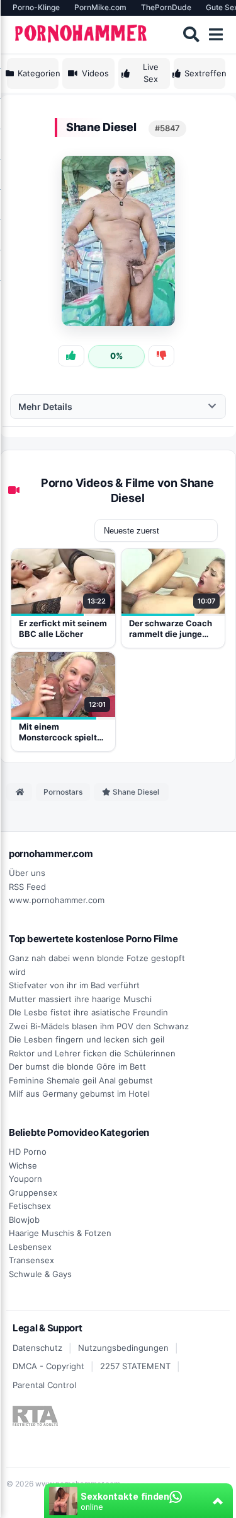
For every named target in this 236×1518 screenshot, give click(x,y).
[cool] (71, 355)
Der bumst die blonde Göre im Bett (77, 1066)
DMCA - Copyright (48, 1366)
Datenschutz (37, 1348)
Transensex (31, 1260)
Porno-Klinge (36, 7)
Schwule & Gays (40, 1274)
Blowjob (24, 1220)
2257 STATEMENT (135, 1366)
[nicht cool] (161, 355)
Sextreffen (204, 73)
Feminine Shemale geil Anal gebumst (81, 1080)
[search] (191, 35)
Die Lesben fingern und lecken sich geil (86, 1039)
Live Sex (151, 73)
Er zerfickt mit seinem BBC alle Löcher (63, 628)
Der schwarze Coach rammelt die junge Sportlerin (170, 629)
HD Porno (28, 1152)
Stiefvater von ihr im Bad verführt (74, 985)
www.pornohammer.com (56, 900)
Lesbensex (30, 1247)
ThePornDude (166, 7)
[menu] (216, 35)
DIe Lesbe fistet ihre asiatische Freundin (88, 1012)
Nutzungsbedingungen (123, 1348)
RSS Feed (27, 887)
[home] (19, 792)
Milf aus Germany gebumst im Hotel (79, 1094)
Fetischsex (30, 1206)
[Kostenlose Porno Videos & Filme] (82, 34)
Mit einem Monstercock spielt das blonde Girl (58, 732)
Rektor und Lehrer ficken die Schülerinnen (92, 1053)
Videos (95, 73)
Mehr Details (45, 406)
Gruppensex (33, 1193)
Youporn (25, 1179)
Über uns (27, 873)
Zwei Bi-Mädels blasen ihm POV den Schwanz (99, 1026)
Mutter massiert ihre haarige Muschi (80, 999)
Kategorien (38, 73)
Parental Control (44, 1385)
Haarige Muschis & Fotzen (60, 1233)
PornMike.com (100, 7)
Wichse (23, 1165)
